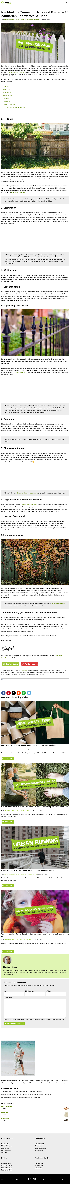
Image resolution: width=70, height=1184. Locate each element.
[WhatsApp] (24, 693)
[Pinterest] (8, 693)
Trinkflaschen (39, 1165)
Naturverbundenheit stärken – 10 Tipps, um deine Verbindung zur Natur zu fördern (34, 807)
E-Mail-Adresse (30, 991)
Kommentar (8, 997)
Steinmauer (6, 89)
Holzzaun (6, 86)
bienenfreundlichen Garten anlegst (27, 493)
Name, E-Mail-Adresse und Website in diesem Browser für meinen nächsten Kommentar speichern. (35, 1019)
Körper (29, 874)
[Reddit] (19, 693)
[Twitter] (14, 693)
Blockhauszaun (7, 95)
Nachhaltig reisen (6, 1170)
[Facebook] (3, 693)
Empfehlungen (39, 1163)
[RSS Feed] (36, 1179)
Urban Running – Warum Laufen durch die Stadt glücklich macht (27, 870)
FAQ (43, 1179)
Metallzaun (6, 101)
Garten (22, 20)
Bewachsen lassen (9, 114)
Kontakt (49, 1179)
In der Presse (5, 1143)
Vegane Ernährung (40, 1148)
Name (6, 991)
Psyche (29, 810)
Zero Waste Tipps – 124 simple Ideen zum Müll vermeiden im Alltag (28, 745)
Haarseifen (38, 1168)
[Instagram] (31, 1179)
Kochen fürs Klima (6, 1168)
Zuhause (36, 20)
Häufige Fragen (6, 1150)
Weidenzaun (7, 92)
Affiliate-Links (24, 670)
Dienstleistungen (6, 1146)
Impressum (65, 1179)
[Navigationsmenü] (67, 2)
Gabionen (6, 98)
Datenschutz (56, 1179)
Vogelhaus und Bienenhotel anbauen (14, 107)
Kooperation (5, 1148)
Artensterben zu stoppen (18, 192)
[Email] (29, 693)
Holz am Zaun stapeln (9, 111)
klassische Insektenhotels (29, 504)
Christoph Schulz (9, 20)
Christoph (4, 1152)
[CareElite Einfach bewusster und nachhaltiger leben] (6, 2)
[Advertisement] (35, 239)
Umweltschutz (29, 20)
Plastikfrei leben (6, 1163)
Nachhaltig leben (6, 1165)
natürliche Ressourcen (20, 372)
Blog (17, 20)
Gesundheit (23, 810)
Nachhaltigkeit (39, 1143)
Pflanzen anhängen (9, 105)
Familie (22, 939)
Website (48, 991)
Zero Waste (32, 749)
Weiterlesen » (7, 759)
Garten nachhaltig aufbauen (16, 72)
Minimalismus (39, 1150)
